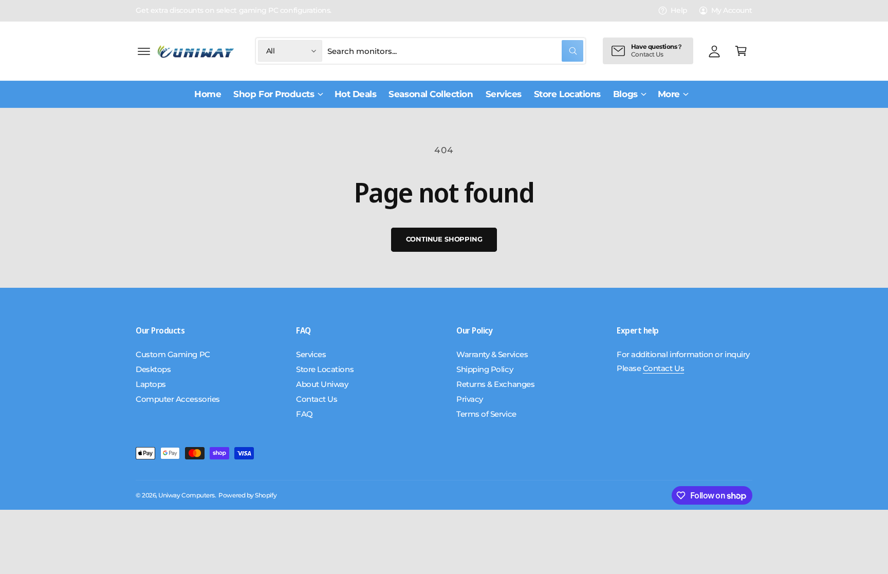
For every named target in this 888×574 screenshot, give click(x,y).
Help (679, 10)
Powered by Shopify (247, 495)
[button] (144, 51)
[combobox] (455, 51)
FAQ (304, 414)
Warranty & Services (492, 354)
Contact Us (316, 399)
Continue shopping (444, 239)
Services (311, 354)
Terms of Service (486, 414)
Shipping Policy (484, 369)
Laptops (151, 384)
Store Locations (325, 369)
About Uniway (322, 384)
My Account (731, 10)
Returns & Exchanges (495, 384)
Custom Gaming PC (173, 354)
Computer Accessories (178, 399)
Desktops (153, 369)
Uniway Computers (186, 495)
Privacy (469, 399)
